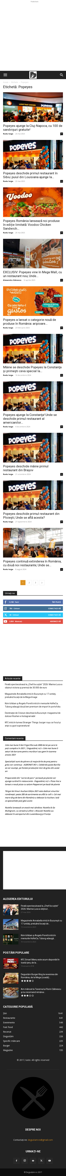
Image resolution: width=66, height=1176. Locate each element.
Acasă (5, 82)
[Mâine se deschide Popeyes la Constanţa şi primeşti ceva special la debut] (33, 349)
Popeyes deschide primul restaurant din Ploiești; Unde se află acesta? (31, 515)
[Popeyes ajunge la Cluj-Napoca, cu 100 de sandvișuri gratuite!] (33, 107)
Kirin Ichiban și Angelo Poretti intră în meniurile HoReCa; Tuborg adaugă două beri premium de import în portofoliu (32, 705)
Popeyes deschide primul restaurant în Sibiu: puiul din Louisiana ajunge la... (30, 175)
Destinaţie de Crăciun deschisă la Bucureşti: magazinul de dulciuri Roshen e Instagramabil (32, 714)
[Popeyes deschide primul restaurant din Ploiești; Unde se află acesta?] (33, 495)
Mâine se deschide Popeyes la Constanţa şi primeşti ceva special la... (32, 369)
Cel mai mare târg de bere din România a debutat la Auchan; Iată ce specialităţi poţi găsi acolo (33, 797)
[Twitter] (41, 1161)
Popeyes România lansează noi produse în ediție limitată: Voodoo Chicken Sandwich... (31, 224)
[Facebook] (16, 1161)
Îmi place (56, 602)
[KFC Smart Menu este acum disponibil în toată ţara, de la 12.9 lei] (10, 963)
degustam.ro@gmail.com (40, 1139)
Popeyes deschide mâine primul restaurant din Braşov (26, 468)
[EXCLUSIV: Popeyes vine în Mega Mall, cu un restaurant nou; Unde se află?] (33, 253)
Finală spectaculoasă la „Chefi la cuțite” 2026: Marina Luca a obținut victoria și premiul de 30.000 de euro (33, 686)
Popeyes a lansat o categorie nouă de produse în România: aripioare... (29, 321)
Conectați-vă (54, 608)
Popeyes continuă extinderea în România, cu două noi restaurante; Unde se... (32, 563)
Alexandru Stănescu (12, 280)
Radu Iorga (8, 134)
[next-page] (42, 582)
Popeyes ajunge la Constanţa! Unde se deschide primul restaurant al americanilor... (30, 418)
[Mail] (33, 1161)
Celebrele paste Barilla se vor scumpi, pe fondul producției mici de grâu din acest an (32, 768)
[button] (5, 75)
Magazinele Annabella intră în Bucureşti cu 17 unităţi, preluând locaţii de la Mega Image (30, 695)
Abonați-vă (55, 621)
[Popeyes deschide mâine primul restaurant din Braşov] (33, 447)
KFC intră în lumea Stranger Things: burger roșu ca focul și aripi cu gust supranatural (33, 724)
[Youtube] (50, 1161)
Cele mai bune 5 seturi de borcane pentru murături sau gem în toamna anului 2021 (31, 751)
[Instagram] (25, 1161)
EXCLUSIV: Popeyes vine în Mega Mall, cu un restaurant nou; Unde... (32, 274)
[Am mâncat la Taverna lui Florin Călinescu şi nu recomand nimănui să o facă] (10, 993)
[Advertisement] (33, 36)
